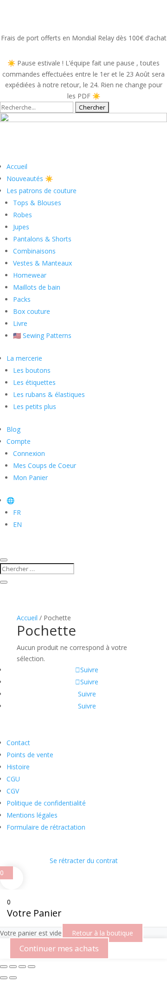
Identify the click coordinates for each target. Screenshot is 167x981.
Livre (20, 323)
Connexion (29, 453)
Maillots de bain (36, 287)
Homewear (29, 275)
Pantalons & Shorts (42, 238)
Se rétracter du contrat (84, 860)
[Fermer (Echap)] (31, 966)
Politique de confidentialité (46, 803)
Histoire (18, 766)
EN (17, 524)
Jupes (21, 226)
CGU (13, 778)
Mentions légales (32, 815)
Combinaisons (34, 251)
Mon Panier (30, 477)
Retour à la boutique (102, 933)
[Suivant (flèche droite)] (13, 977)
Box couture (31, 311)
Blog (13, 429)
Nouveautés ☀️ (29, 178)
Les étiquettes (34, 382)
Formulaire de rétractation (45, 827)
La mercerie (24, 358)
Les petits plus (34, 406)
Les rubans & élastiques (49, 394)
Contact (18, 742)
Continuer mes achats (59, 948)
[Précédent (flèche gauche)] (3, 977)
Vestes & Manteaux (42, 263)
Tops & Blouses (37, 202)
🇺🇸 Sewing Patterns (42, 335)
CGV (12, 790)
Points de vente (29, 754)
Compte (18, 441)
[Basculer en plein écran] (13, 966)
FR (17, 512)
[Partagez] (22, 966)
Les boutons (32, 370)
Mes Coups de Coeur (44, 465)
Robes (22, 214)
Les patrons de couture (41, 190)
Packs (22, 299)
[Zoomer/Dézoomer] (3, 966)
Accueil (16, 166)
